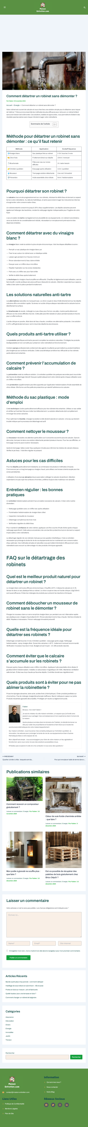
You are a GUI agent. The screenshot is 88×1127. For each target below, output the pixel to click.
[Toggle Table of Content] (53, 124)
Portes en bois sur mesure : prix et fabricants (22, 990)
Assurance (10, 1017)
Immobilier (9, 1032)
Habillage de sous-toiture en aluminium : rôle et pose (24, 986)
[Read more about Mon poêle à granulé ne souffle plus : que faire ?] (24, 850)
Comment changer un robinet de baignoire (21, 997)
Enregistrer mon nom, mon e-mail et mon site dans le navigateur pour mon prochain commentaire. (44, 951)
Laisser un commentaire (14, 811)
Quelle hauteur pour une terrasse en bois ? (21, 993)
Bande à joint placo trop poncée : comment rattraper (24, 982)
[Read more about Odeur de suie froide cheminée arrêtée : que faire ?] (63, 795)
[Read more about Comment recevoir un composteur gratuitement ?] (24, 789)
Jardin (8, 1036)
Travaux (8, 1040)
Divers (8, 1025)
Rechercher (10, 1053)
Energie (25, 811)
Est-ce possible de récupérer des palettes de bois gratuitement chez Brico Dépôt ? (61, 874)
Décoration (10, 1021)
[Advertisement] (44, 32)
